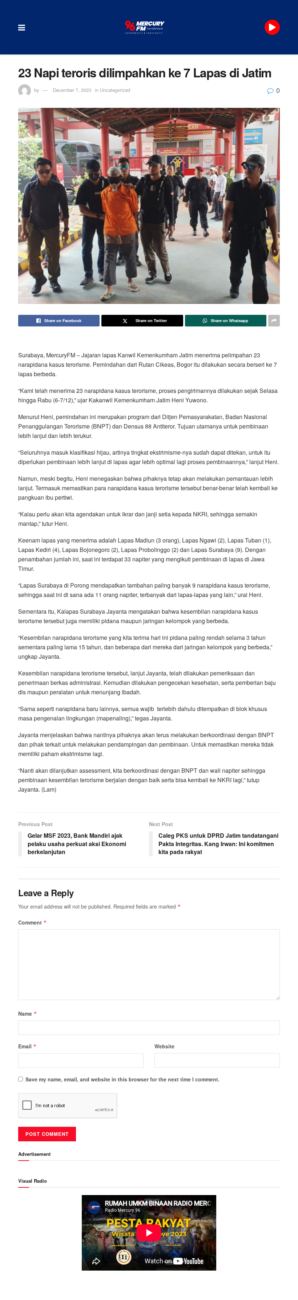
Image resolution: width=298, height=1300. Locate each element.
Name (27, 1013)
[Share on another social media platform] (274, 320)
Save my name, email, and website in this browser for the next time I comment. (122, 1079)
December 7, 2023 (72, 89)
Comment (32, 922)
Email (27, 1046)
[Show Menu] (21, 27)
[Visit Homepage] (145, 27)
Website (164, 1046)
